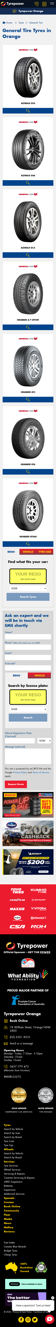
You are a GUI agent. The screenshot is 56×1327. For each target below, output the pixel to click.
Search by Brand (13, 1137)
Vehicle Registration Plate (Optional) (18, 734)
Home (8, 22)
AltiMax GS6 (28, 175)
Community (11, 1210)
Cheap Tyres (10, 1254)
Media (8, 1219)
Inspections (9, 1189)
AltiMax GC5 (28, 248)
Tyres (7, 1125)
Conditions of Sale (41, 1312)
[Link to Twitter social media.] (35, 1320)
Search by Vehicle (13, 1129)
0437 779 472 (17, 1068)
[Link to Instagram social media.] (28, 1320)
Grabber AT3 (28, 392)
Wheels (9, 1149)
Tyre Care (9, 1141)
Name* (9, 632)
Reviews (9, 1231)
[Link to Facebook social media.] (21, 1320)
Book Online (12, 1206)
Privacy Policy (20, 772)
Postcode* (10, 663)
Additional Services (14, 1194)
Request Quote (16, 784)
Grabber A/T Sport (28, 320)
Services (9, 1161)
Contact (9, 1202)
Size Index (9, 1242)
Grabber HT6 (28, 464)
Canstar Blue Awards (15, 1246)
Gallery (8, 1227)
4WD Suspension (13, 1181)
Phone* (22, 642)
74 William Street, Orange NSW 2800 (30, 1029)
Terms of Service (41, 772)
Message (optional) (15, 746)
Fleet (7, 1214)
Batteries (8, 1185)
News (7, 1223)
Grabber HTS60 (28, 536)
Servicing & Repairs (14, 1173)
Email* (8, 653)
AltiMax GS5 (28, 103)
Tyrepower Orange (30, 11)
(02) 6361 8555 (20, 1037)
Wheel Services (12, 1169)
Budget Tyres (10, 1250)
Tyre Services (11, 1165)
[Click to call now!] (36, 4)
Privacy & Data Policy (22, 1312)
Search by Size (12, 1133)
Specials (9, 1198)
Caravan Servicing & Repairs (19, 1177)
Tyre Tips (8, 1145)
